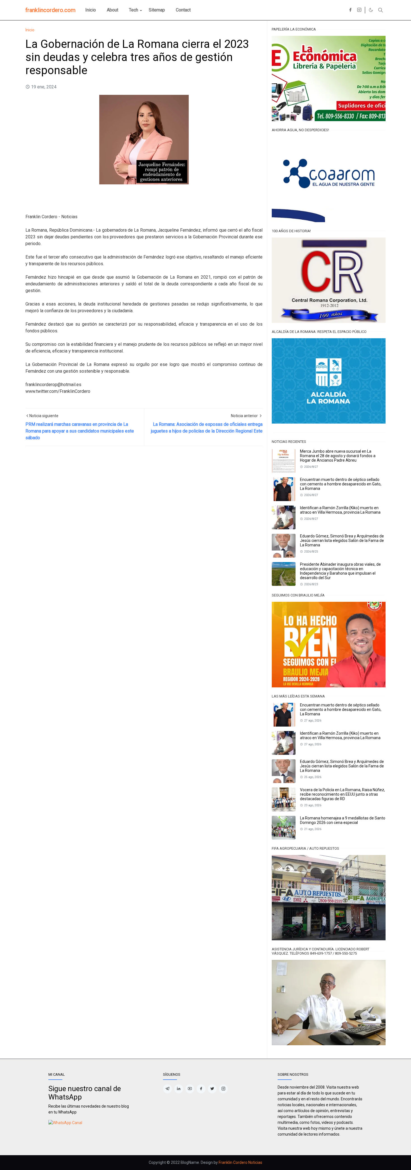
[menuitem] (90, 10)
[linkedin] (178, 1088)
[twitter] (212, 1088)
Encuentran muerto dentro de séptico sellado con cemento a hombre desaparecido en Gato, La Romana (340, 484)
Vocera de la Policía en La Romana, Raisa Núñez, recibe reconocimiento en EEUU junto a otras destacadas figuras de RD (342, 794)
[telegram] (167, 1088)
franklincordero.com (50, 10)
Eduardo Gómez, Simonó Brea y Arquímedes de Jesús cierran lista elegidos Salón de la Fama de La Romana (342, 540)
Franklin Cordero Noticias (240, 1162)
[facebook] (350, 10)
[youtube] (189, 1088)
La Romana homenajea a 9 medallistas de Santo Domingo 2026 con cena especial (342, 820)
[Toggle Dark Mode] (370, 10)
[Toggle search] (380, 10)
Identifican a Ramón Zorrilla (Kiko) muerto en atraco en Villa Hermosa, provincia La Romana (340, 510)
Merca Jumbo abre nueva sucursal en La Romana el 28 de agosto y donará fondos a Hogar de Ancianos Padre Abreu (337, 455)
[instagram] (359, 10)
